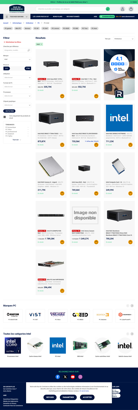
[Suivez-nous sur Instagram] (80, 377)
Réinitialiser (13, 42)
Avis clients (7, 391)
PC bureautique (10, 127)
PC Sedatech (9, 134)
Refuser (50, 397)
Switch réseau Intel (125, 356)
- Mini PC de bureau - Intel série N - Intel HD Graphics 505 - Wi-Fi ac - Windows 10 (119, 184)
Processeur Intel (12, 356)
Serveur (27, 28)
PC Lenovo (55, 28)
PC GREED (80, 319)
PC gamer (8, 28)
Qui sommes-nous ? (10, 389)
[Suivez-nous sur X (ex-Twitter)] (65, 377)
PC (39, 23)
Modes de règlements (10, 401)
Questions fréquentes (10, 399)
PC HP (36, 28)
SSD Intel (80, 356)
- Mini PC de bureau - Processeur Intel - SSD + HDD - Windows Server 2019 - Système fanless (50, 235)
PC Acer (94, 28)
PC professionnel (11, 131)
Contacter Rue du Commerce (13, 405)
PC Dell (45, 28)
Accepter (87, 397)
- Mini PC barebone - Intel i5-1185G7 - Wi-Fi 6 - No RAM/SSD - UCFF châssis (51, 136)
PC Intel (57, 356)
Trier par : (108, 39)
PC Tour (85, 28)
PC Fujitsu (8, 136)
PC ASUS (66, 28)
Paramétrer (68, 397)
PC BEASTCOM (12, 319)
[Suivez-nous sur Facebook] (58, 377)
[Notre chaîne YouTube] (73, 377)
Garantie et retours (9, 403)
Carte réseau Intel (35, 356)
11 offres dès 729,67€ (91, 141)
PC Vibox (8, 129)
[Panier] (131, 9)
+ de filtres (9, 111)
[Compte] (123, 9)
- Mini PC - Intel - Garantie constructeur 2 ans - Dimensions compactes (83, 235)
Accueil (5, 23)
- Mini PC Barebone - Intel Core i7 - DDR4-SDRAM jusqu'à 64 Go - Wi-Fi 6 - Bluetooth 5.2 (119, 136)
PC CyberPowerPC (125, 319)
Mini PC (18, 28)
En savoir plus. (84, 391)
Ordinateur (29, 23)
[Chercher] (108, 9)
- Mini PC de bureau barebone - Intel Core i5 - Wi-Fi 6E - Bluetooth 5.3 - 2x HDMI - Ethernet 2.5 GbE (84, 138)
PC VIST (35, 319)
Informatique (17, 23)
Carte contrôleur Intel (102, 356)
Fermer (134, 2)
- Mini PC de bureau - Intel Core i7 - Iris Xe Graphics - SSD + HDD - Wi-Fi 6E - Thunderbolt (85, 184)
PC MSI (75, 28)
